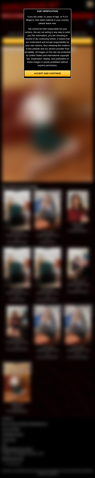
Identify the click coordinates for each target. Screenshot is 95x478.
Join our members (11, 429)
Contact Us (7, 418)
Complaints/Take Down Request (17, 449)
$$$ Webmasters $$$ (12, 459)
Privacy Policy (9, 439)
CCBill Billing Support (12, 434)
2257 (4, 445)
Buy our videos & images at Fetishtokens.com (24, 424)
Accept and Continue (47, 73)
